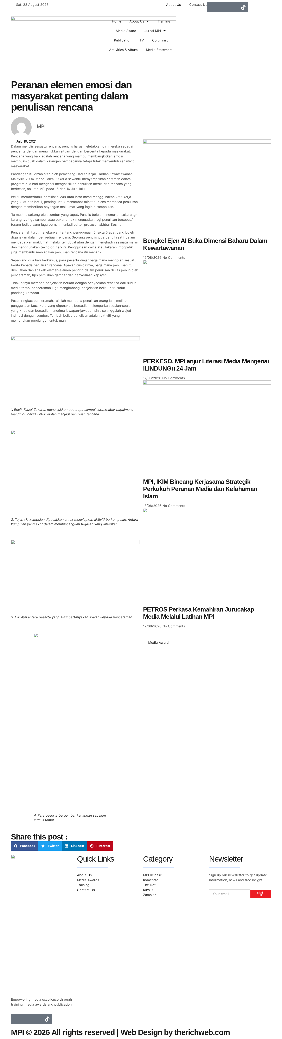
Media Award (126, 31)
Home (116, 21)
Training (164, 21)
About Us (136, 21)
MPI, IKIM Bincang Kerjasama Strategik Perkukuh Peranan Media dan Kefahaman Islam (200, 489)
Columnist (160, 40)
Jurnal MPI (153, 31)
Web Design (141, 1032)
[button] (24, 846)
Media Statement (159, 50)
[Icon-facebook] (212, 7)
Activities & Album (123, 50)
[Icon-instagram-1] (222, 7)
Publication (122, 40)
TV (142, 40)
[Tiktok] (243, 7)
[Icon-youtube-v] (233, 7)
